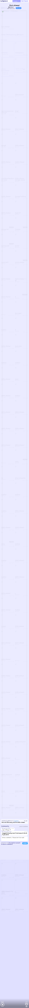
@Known (11, 7)
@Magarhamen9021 (6, 828)
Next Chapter (24, 1)
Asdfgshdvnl (4, 1)
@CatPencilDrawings (6, 831)
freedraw (16, 820)
